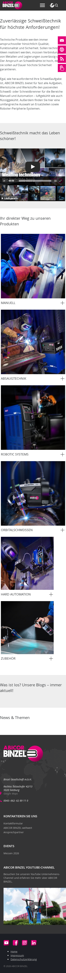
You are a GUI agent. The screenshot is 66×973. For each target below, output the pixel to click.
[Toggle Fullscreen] (60, 180)
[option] (33, 270)
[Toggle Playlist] (55, 180)
